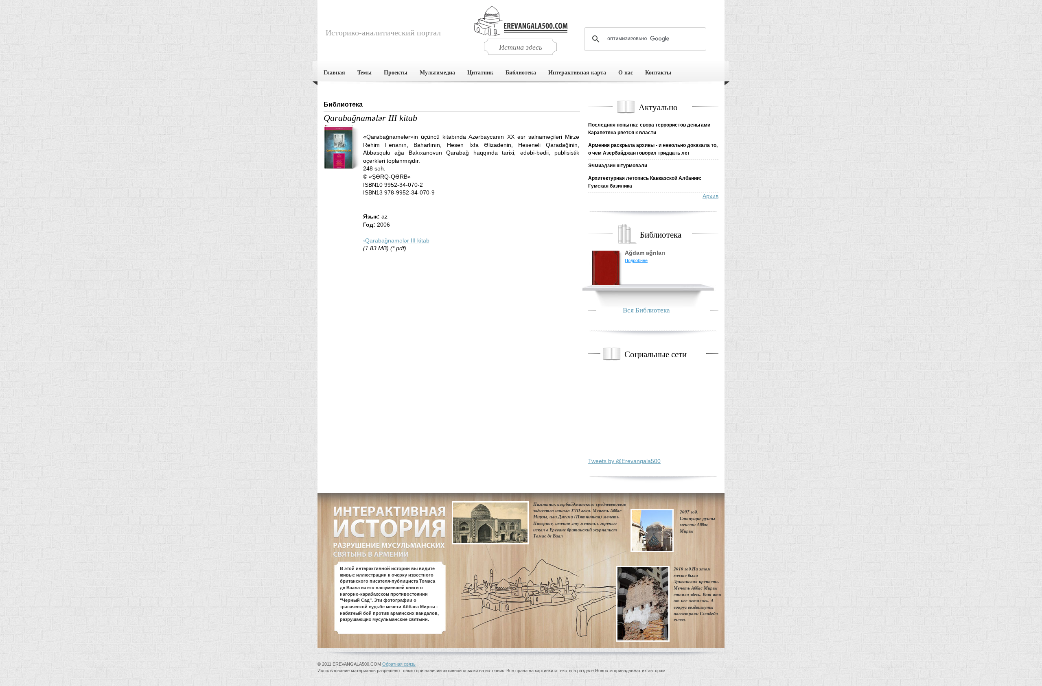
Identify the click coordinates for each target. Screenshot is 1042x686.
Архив (710, 196)
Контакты (658, 72)
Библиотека (521, 72)
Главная (334, 72)
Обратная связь (399, 664)
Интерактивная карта (577, 72)
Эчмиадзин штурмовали (617, 165)
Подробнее (636, 260)
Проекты (395, 72)
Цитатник (480, 72)
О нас (625, 72)
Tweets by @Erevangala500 (624, 461)
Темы (364, 72)
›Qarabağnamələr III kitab (396, 240)
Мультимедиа (437, 72)
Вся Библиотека (646, 310)
